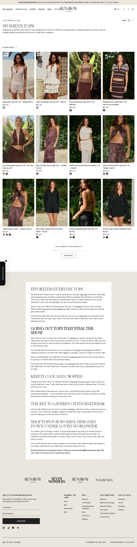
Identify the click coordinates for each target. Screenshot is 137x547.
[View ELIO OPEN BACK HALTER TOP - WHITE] (4, 173)
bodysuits (74, 357)
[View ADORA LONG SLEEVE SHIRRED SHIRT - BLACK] (107, 237)
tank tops (83, 294)
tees (57, 302)
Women (33, 9)
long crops (85, 382)
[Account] (128, 9)
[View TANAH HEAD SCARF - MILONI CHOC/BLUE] (7, 234)
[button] (2, 274)
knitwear (78, 306)
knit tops (46, 309)
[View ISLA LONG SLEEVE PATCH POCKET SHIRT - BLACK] (37, 237)
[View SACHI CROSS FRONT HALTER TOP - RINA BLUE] (104, 173)
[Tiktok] (8, 528)
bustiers (78, 350)
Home (5, 20)
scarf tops (71, 364)
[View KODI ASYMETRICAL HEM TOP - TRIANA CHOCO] (37, 173)
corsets (88, 350)
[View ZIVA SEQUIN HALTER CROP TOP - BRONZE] (70, 110)
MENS (49, 9)
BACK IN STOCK (21, 9)
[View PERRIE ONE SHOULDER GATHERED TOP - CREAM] (70, 173)
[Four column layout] (129, 20)
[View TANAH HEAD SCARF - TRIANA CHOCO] (10, 234)
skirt (76, 353)
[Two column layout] (132, 20)
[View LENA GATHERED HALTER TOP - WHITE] (37, 107)
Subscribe (21, 521)
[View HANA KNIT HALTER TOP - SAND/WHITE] (4, 107)
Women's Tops (14, 20)
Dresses (41, 9)
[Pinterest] (18, 528)
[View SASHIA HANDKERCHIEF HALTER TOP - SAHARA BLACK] (70, 237)
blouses (74, 338)
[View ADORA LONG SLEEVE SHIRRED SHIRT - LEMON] (104, 237)
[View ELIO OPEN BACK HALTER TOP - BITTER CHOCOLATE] (7, 173)
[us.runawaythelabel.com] (68, 9)
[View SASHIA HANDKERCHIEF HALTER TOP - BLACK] (73, 237)
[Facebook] (13, 528)
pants (65, 353)
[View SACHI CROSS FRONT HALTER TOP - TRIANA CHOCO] (107, 173)
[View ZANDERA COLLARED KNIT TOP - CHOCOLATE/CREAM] (104, 110)
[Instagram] (4, 528)
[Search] (124, 9)
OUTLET (57, 9)
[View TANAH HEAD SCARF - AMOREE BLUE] (4, 234)
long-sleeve (58, 309)
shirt (103, 294)
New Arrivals (8, 9)
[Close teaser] (6, 261)
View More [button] (68, 255)
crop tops (73, 382)
